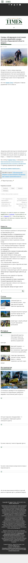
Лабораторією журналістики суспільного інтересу (14, 534)
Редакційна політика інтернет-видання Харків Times (14, 548)
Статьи (15, 6)
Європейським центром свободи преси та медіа (14, 535)
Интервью (9, 6)
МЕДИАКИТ (4, 13)
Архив (15, 13)
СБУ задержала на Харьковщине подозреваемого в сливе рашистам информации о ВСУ (6, 202)
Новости (3, 6)
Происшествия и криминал (12, 194)
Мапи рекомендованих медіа (17, 550)
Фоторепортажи (6, 10)
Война (3, 194)
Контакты (10, 13)
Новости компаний (17, 10)
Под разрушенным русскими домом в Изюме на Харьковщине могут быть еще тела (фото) (21, 203)
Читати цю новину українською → (11, 168)
